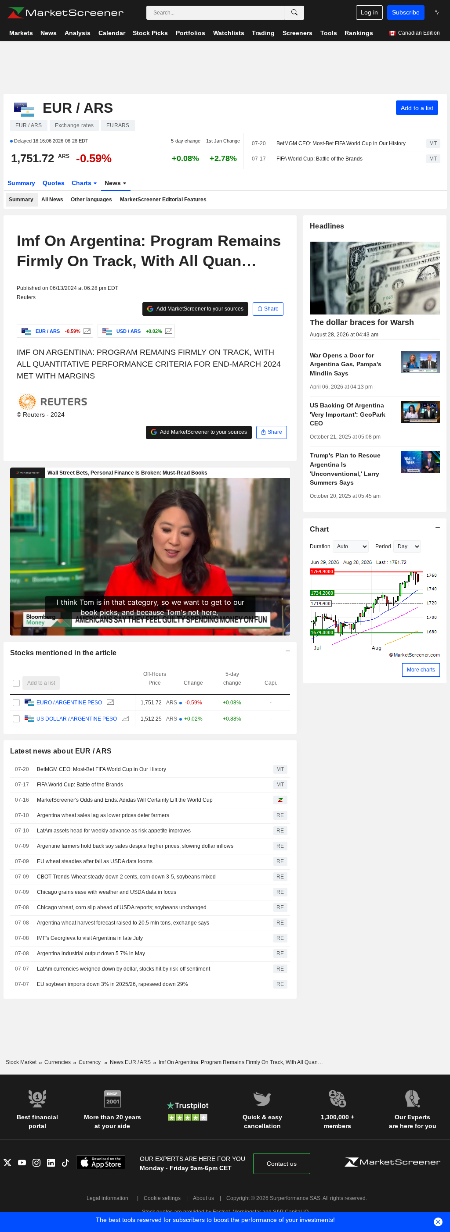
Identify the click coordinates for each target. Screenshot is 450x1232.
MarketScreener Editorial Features (163, 199)
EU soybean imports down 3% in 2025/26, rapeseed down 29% (112, 984)
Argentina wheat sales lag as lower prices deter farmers (103, 815)
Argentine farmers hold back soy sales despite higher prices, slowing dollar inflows (135, 846)
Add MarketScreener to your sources (199, 309)
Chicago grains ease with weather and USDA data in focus (106, 892)
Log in (369, 12)
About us (203, 1198)
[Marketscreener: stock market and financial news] (65, 12)
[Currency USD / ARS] (167, 331)
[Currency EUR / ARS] (86, 331)
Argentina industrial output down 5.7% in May (91, 953)
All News (52, 199)
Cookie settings (162, 1198)
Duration (320, 546)
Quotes (54, 182)
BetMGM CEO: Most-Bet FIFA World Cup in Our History (341, 143)
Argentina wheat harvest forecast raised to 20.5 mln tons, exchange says (123, 923)
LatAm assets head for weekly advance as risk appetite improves (114, 831)
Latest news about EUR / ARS (61, 751)
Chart (319, 529)
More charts (421, 670)
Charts (82, 182)
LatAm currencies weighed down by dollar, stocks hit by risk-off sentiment (123, 969)
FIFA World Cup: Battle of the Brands (319, 159)
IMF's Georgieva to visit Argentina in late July (90, 938)
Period (383, 546)
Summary (21, 182)
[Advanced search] (294, 13)
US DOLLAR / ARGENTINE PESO (76, 719)
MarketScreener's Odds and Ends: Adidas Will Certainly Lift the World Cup (125, 800)
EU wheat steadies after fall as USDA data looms (94, 861)
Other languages (91, 199)
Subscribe (406, 12)
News (114, 182)
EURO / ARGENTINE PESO (69, 703)
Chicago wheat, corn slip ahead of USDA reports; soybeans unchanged (122, 907)
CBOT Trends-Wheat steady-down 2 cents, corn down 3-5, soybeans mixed (126, 877)
